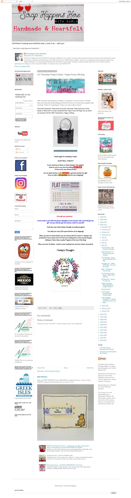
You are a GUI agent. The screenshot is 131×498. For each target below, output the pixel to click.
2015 (102, 332)
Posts (19, 149)
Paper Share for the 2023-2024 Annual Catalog (107, 253)
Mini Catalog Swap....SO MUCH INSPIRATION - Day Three (64, 465)
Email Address (23, 102)
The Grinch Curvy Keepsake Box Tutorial (106, 348)
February (105, 308)
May (103, 242)
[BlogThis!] (56, 308)
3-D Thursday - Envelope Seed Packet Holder (106, 293)
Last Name (18, 113)
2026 (102, 217)
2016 (102, 330)
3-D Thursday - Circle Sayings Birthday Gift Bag (108, 259)
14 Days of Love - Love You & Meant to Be (60, 455)
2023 (102, 224)
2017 (102, 327)
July (103, 237)
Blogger (73, 486)
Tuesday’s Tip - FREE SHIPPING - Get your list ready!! (108, 265)
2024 (102, 222)
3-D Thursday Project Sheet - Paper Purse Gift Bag (108, 275)
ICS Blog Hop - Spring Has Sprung (108, 280)
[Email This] (54, 308)
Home (66, 368)
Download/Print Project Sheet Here (65, 151)
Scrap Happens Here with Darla (36, 53)
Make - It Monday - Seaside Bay (107, 270)
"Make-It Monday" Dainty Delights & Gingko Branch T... (107, 285)
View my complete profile (22, 66)
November (105, 229)
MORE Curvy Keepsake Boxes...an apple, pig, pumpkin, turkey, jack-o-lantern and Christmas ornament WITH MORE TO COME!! (68, 446)
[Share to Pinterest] (61, 308)
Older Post (90, 368)
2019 (102, 322)
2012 (102, 340)
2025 (102, 219)
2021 (102, 317)
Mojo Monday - (42, 377)
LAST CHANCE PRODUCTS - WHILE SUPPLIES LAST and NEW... (108, 300)
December (105, 227)
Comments (20, 152)
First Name (18, 108)
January (104, 311)
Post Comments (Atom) (53, 371)
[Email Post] (50, 308)
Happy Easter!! (105, 289)
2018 (102, 324)
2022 (102, 314)
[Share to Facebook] (59, 308)
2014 (102, 335)
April (103, 245)
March (104, 306)
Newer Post (41, 368)
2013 (102, 338)
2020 (102, 319)
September (105, 235)
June (103, 240)
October (104, 232)
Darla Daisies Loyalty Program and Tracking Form (26, 48)
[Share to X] (57, 308)
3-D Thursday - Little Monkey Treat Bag (107, 248)
